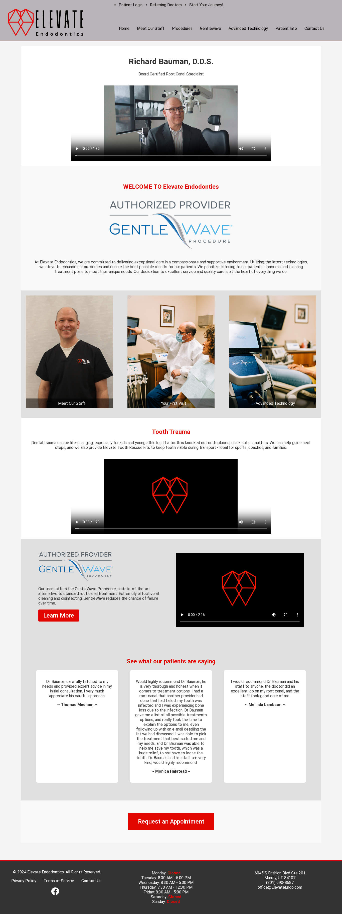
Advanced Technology (248, 28)
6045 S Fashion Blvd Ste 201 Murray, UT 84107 (280, 894)
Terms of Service (59, 899)
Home (124, 28)
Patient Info (286, 28)
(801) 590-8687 (280, 901)
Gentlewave (210, 28)
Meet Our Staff (150, 28)
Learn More (58, 615)
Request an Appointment (171, 840)
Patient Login (130, 5)
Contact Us (314, 28)
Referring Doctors (166, 5)
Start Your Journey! (206, 5)
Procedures (182, 28)
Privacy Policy (23, 899)
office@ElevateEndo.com (280, 906)
